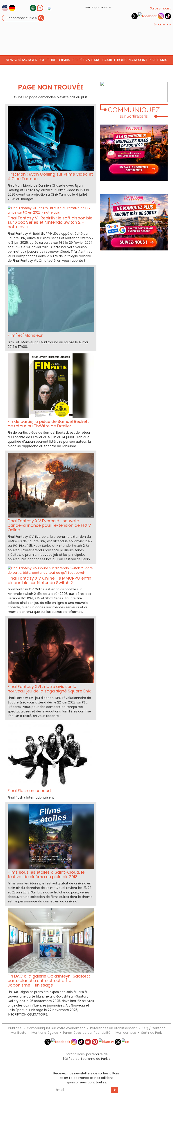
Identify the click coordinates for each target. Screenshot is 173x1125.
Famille (109, 59)
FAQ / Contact (153, 1028)
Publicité (15, 1028)
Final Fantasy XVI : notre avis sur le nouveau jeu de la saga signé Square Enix (49, 689)
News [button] (11, 59)
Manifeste (18, 1032)
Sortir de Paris (151, 1032)
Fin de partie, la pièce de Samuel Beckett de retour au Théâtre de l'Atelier (48, 424)
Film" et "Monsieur (25, 335)
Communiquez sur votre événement (56, 1028)
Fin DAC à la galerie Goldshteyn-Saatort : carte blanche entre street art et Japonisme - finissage (49, 980)
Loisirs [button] (63, 59)
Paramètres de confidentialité (86, 1032)
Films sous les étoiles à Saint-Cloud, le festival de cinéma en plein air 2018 (46, 874)
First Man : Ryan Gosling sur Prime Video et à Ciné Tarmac (50, 176)
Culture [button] (48, 59)
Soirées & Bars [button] (86, 59)
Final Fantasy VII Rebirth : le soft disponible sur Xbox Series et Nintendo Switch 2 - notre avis (50, 222)
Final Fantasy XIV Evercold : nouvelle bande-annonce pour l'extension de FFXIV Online (49, 525)
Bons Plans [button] (127, 59)
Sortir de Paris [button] (152, 59)
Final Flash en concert (29, 790)
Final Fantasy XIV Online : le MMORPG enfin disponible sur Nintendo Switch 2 (49, 580)
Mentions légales (45, 1032)
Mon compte (126, 1032)
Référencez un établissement (113, 1028)
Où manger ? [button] (28, 59)
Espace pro (162, 24)
